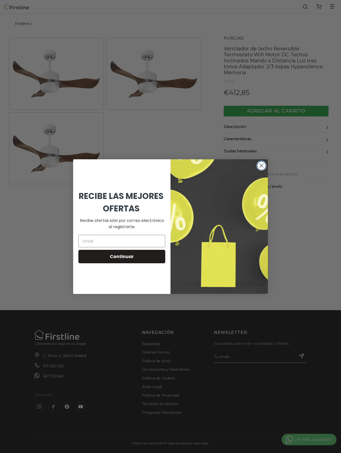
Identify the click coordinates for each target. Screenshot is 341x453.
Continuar (122, 256)
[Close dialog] (261, 165)
